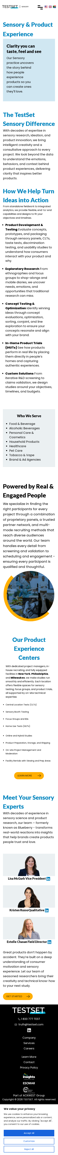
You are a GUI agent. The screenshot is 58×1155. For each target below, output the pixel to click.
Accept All (29, 1133)
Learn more (24, 775)
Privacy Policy (29, 1067)
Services (29, 1043)
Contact (29, 1062)
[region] (29, 1129)
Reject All (29, 1149)
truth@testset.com (30, 1024)
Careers (29, 1048)
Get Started (14, 996)
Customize (29, 1141)
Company (29, 1038)
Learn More (29, 1057)
